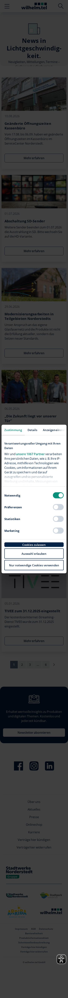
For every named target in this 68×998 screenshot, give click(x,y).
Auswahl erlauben (34, 553)
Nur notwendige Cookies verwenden (34, 565)
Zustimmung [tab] (13, 430)
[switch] (58, 507)
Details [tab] (32, 430)
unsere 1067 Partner (30, 454)
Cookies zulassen (34, 545)
